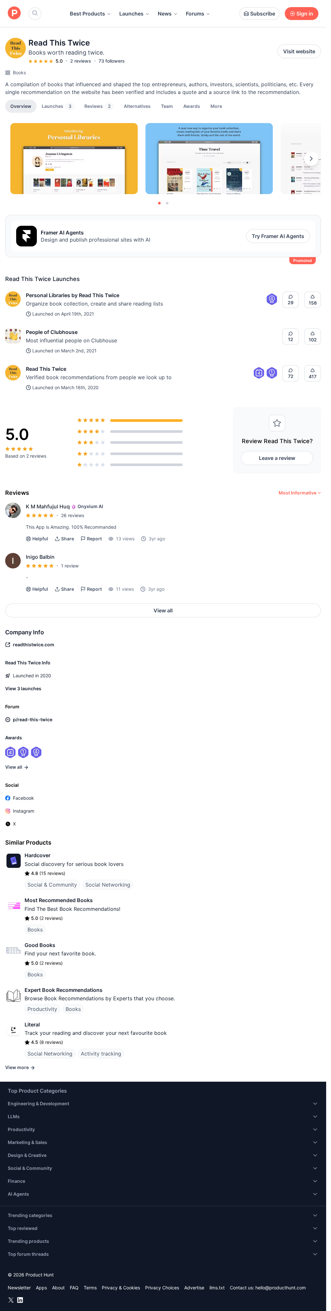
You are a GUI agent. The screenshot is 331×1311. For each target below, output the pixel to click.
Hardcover (37, 855)
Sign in (304, 13)
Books (19, 72)
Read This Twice (46, 369)
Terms (90, 1287)
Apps (41, 1287)
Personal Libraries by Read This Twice (72, 295)
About (58, 1287)
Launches (131, 13)
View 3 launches (23, 688)
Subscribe (262, 13)
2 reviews (80, 61)
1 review (70, 565)
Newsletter (19, 1287)
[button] (216, 106)
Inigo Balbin (40, 557)
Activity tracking (101, 1053)
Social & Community (52, 884)
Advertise (194, 1287)
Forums (195, 13)
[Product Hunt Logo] (14, 13)
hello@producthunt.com (280, 1287)
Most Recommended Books (59, 900)
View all (163, 610)
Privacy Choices (162, 1287)
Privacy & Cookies (121, 1287)
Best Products (87, 13)
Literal (32, 1024)
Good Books (40, 945)
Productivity (42, 1009)
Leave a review (277, 458)
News (165, 13)
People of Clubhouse (52, 332)
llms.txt (217, 1287)
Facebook (23, 798)
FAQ (74, 1287)
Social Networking (107, 884)
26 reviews (72, 515)
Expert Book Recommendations (63, 990)
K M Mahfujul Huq (48, 506)
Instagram (23, 811)
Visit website (299, 51)
